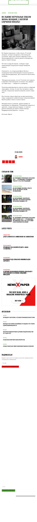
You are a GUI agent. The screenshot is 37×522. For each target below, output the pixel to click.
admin (21, 157)
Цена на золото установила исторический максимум (16, 390)
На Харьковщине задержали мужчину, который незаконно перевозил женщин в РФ (22, 199)
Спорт (5, 315)
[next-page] (3, 349)
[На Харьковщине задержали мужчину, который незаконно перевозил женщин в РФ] (7, 199)
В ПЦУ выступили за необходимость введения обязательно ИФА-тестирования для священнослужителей (18, 468)
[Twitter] (10, 161)
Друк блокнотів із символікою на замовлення (14, 456)
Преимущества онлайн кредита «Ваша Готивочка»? (16, 384)
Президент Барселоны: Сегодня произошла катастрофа (19, 317)
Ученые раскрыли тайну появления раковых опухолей (18, 346)
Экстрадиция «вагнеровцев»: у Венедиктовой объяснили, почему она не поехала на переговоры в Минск (18, 421)
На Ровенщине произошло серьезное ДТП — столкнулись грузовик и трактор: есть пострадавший (24, 179)
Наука (5, 329)
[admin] (16, 156)
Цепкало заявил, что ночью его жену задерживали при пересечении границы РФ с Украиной (17, 417)
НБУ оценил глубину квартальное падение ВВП (15, 387)
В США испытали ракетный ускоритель (14, 340)
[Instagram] (6, 161)
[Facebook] (3, 161)
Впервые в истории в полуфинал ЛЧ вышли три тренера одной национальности (19, 324)
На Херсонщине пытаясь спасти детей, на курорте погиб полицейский (22, 189)
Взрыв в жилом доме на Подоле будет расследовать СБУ (18, 470)
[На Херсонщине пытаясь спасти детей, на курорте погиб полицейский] (7, 189)
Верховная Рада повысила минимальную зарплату (16, 406)
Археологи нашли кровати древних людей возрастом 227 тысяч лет (18, 332)
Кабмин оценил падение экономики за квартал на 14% (17, 396)
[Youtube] (13, 161)
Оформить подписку (10, 366)
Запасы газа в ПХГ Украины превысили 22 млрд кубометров (18, 393)
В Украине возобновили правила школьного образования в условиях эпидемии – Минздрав (18, 410)
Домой (4, 13)
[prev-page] (2, 349)
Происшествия (12, 13)
